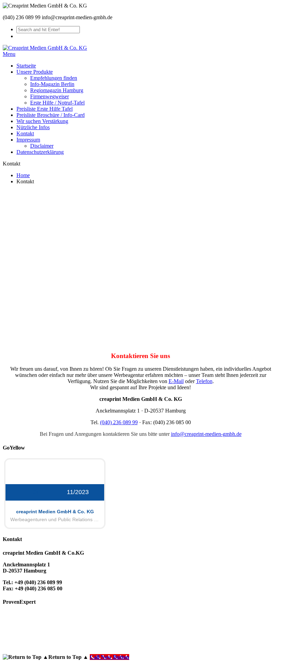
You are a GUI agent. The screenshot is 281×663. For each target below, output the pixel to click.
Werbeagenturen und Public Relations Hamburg (54, 519)
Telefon (204, 381)
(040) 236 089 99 (119, 422)
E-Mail (176, 381)
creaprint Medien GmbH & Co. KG (55, 511)
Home (23, 175)
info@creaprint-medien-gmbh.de (206, 434)
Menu (9, 54)
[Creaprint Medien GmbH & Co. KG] (45, 48)
